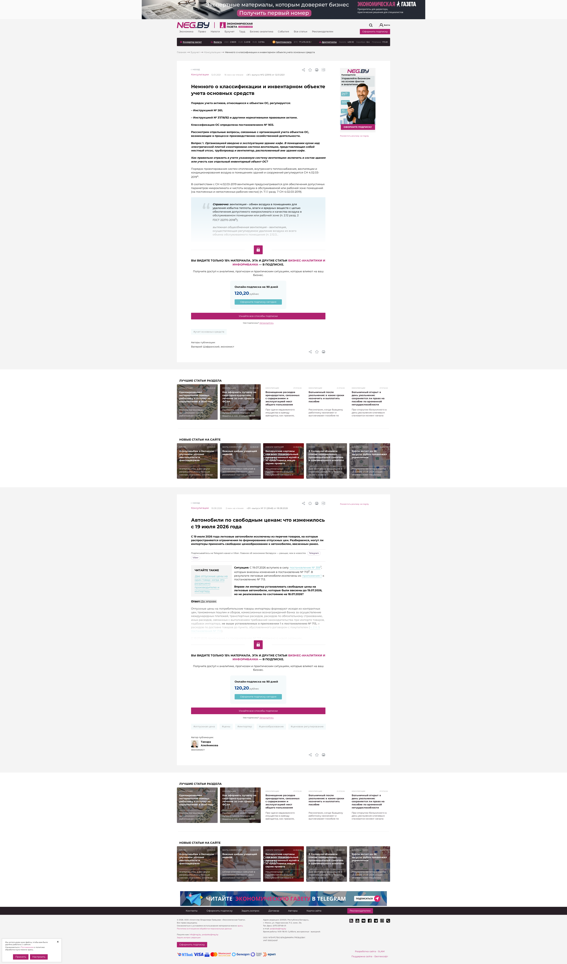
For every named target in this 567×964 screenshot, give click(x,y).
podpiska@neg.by (210, 934)
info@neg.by (195, 934)
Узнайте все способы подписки (258, 316)
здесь (240, 926)
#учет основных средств (208, 331)
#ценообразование (271, 726)
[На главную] (193, 25)
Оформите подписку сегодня (258, 302)
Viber (195, 557)
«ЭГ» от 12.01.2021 (265, 74)
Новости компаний (274, 447)
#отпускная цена (204, 726)
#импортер (244, 726)
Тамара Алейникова (209, 743)
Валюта (218, 42)
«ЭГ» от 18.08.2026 (267, 508)
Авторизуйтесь (266, 323)
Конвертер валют (192, 42)
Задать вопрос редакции (189, 937)
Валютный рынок (360, 447)
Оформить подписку (375, 31)
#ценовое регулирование (307, 726)
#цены (226, 726)
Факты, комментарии (232, 447)
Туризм (182, 447)
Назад (196, 69)
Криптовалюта (283, 42)
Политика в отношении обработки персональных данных (204, 929)
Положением (27, 947)
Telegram (314, 553)
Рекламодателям (360, 910)
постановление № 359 (305, 567)
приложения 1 (312, 575)
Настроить (38, 956)
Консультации (200, 74)
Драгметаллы (329, 42)
